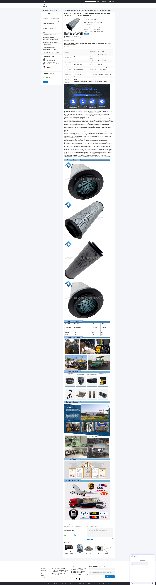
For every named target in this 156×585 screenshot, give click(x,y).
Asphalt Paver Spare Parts (55, 10)
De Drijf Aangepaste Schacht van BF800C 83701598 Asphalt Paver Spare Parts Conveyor (79, 575)
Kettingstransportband (48, 37)
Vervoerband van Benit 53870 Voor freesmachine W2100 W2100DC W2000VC (78, 572)
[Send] (153, 583)
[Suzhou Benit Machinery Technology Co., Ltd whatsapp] (47, 77)
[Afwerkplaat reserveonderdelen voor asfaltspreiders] (44, 59)
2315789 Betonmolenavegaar (59, 568)
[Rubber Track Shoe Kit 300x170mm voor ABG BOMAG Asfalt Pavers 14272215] (44, 63)
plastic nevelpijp (46, 44)
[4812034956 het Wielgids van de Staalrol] (44, 66)
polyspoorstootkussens (48, 47)
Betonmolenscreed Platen (48, 28)
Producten (62, 5)
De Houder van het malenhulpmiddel (50, 31)
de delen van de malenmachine (49, 18)
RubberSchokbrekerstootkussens (50, 42)
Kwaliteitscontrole (86, 5)
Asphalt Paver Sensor (47, 23)
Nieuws (108, 5)
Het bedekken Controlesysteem (50, 21)
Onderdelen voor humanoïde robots (50, 52)
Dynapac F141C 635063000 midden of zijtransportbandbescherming (78, 569)
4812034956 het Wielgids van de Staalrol (91, 520)
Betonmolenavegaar (47, 26)
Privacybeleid (50, 583)
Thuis (57, 5)
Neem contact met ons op (99, 5)
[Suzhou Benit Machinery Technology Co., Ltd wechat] (50, 77)
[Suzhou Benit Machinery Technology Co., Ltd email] (44, 77)
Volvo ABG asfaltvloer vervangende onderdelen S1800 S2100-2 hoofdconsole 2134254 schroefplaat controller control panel (88, 554)
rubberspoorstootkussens (48, 34)
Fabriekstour (76, 5)
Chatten (86, 33)
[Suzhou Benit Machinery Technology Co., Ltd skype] (54, 77)
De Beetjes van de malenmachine (50, 39)
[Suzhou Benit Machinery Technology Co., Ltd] (45, 5)
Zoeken (98, 1)
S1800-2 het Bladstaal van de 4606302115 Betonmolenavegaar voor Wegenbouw (60, 574)
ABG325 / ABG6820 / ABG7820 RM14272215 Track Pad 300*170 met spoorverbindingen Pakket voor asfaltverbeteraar (69, 554)
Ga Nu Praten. (104, 1)
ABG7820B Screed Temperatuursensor (74, 520)
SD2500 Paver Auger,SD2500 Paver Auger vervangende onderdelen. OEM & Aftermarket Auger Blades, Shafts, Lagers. (61, 571)
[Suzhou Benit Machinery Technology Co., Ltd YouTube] (47, 1)
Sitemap (43, 577)
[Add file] (132, 583)
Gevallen (114, 5)
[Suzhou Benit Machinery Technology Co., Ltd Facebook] (44, 1)
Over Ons (69, 5)
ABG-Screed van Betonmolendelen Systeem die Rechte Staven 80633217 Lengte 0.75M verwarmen (108, 554)
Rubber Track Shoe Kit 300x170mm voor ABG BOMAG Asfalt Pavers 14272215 (53, 63)
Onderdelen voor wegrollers (49, 49)
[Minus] (153, 556)
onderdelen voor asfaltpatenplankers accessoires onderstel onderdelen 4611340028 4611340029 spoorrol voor (99, 554)
